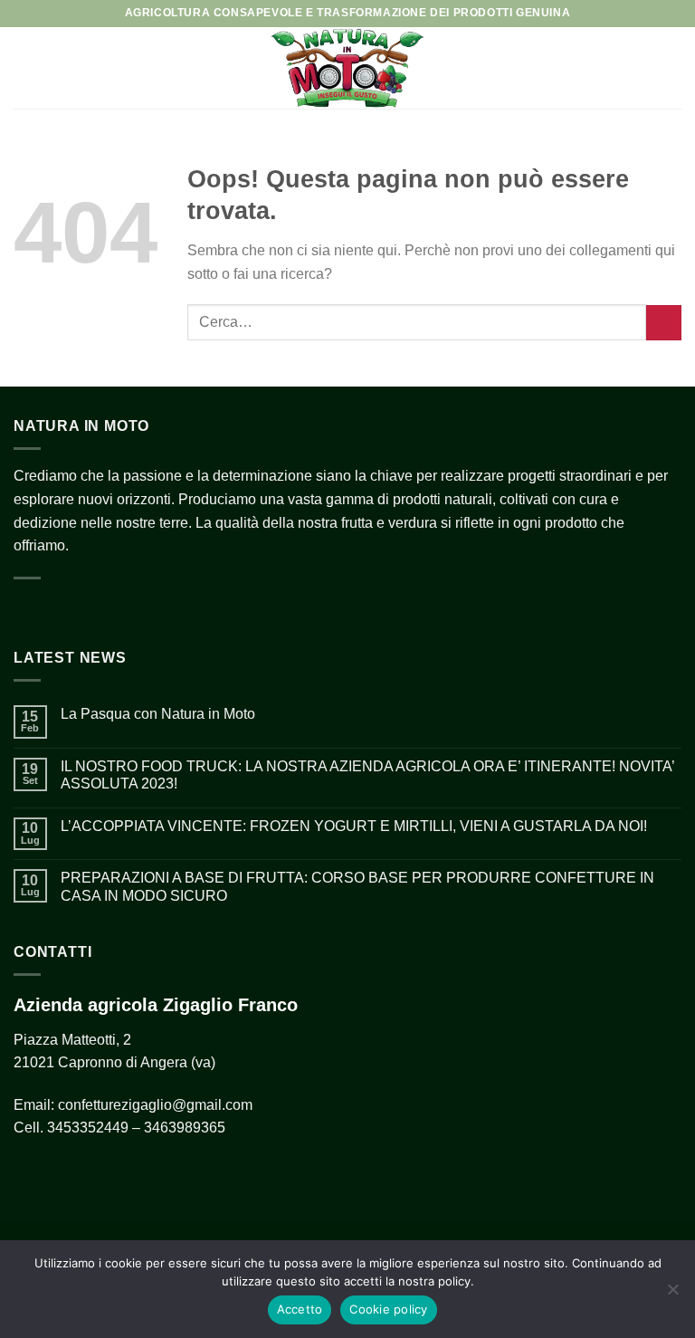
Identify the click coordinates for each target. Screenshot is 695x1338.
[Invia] (663, 322)
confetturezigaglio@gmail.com (155, 1105)
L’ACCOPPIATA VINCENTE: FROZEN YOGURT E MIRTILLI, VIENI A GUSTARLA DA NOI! (354, 826)
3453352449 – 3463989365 (136, 1127)
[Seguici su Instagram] (58, 608)
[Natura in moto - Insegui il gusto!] (347, 68)
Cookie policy (388, 1309)
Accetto (300, 1309)
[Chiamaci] (117, 608)
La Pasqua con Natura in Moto (158, 714)
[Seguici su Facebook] (28, 608)
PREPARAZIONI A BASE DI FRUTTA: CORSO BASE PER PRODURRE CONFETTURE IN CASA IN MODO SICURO (357, 886)
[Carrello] (672, 68)
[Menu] (24, 67)
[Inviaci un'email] (87, 608)
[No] (672, 1294)
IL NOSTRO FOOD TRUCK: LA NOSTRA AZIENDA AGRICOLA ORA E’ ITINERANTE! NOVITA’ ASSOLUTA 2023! (367, 775)
